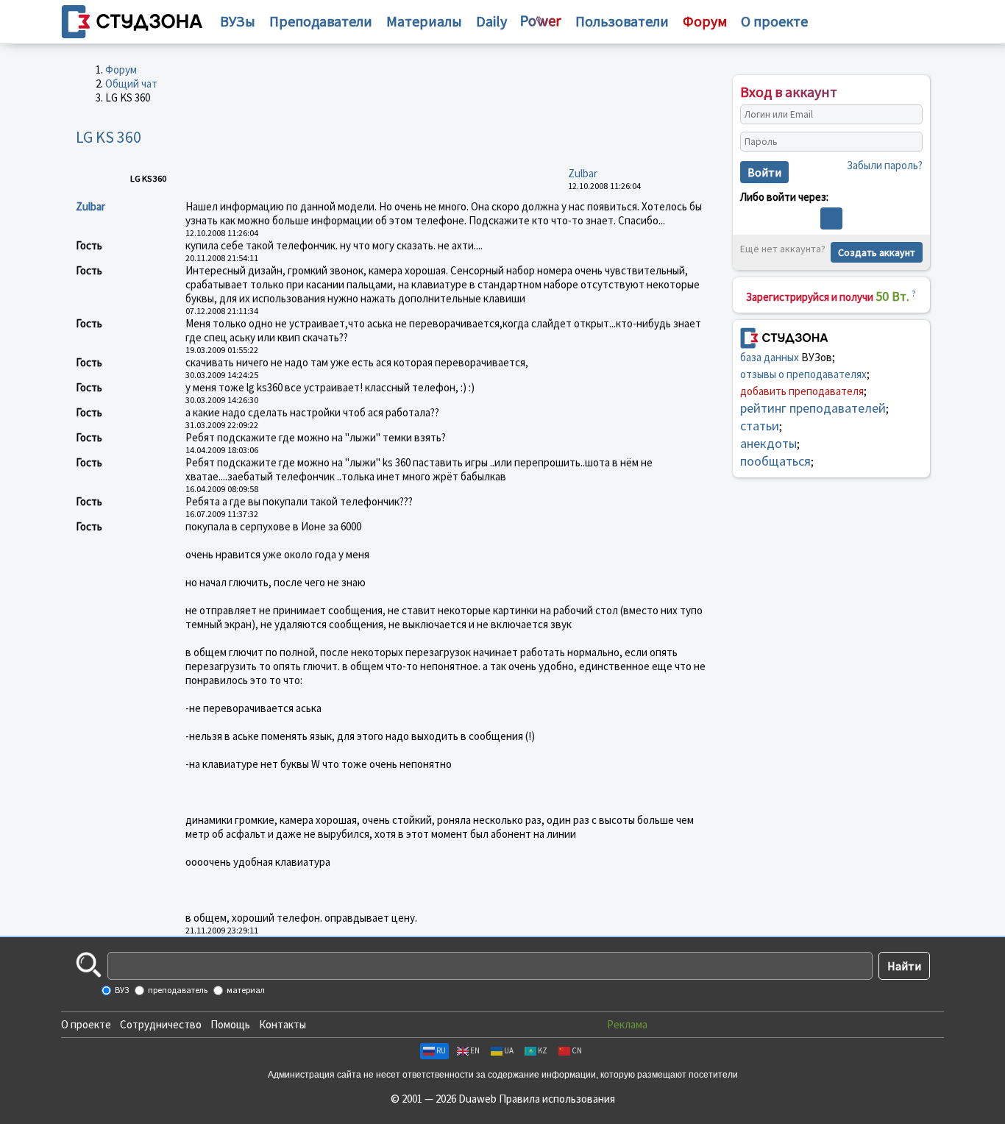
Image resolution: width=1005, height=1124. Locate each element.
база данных (769, 357)
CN (577, 1050)
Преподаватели (320, 21)
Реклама (627, 1024)
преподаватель (176, 989)
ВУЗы (237, 21)
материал (245, 989)
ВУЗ (121, 989)
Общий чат (131, 83)
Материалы (424, 21)
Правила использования (557, 1099)
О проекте (86, 1024)
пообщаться (775, 460)
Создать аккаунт (876, 252)
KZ (542, 1050)
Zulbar (582, 173)
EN (475, 1050)
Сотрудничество (161, 1024)
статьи (759, 425)
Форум (121, 70)
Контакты (282, 1024)
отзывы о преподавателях (803, 374)
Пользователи (622, 21)
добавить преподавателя (802, 391)
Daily (491, 21)
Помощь (230, 1024)
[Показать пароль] (908, 142)
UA (509, 1050)
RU (441, 1050)
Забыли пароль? (885, 165)
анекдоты (768, 443)
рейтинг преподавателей (813, 407)
